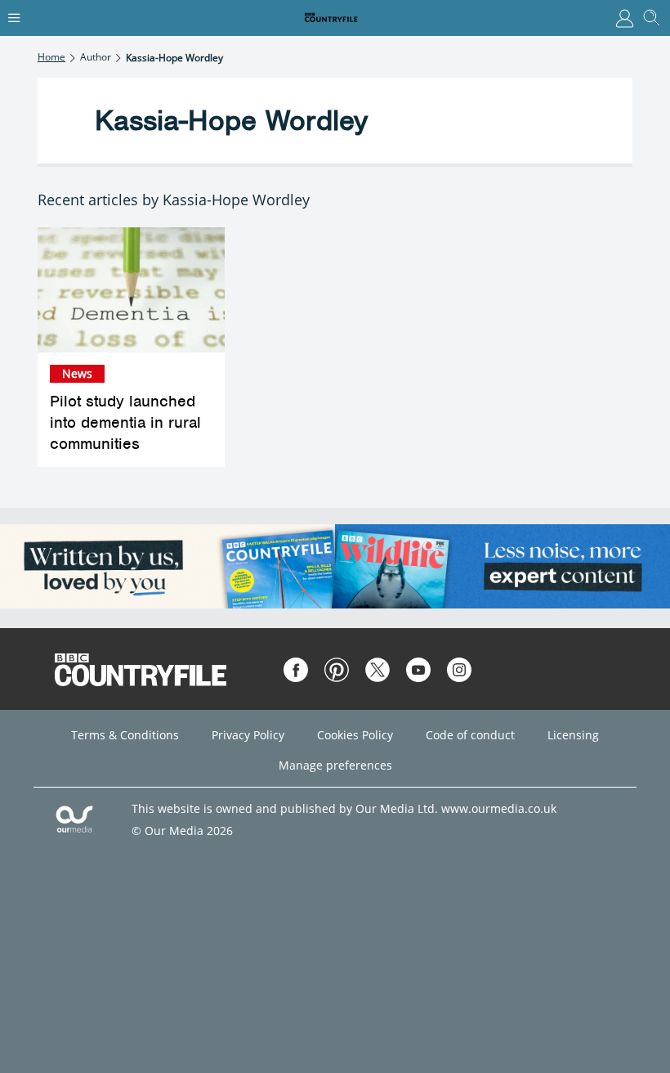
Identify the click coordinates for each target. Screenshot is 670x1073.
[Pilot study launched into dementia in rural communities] (131, 289)
